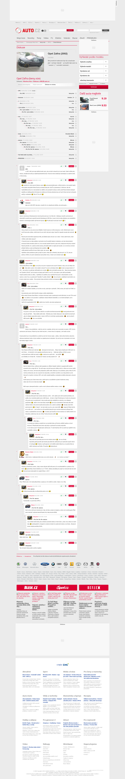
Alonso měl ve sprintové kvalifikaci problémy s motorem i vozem (31, 710)
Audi (59, 567)
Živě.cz (70, 22)
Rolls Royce (30, 579)
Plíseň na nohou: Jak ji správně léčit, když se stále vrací (72, 733)
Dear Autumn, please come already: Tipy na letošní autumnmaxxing (51, 726)
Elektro (58, 38)
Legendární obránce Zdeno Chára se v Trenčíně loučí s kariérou (32, 752)
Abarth (19, 572)
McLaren (30, 577)
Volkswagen (25, 567)
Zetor (35, 581)
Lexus (86, 575)
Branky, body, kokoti (35, 747)
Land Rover (80, 575)
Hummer (95, 573)
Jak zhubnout (67, 674)
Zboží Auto (45, 761)
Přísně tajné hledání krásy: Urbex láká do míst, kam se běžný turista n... (32, 734)
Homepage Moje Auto (32, 42)
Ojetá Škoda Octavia (48, 763)
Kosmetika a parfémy (68, 756)
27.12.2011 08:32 (25, 140)
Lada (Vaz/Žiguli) (58, 575)
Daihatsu (38, 573)
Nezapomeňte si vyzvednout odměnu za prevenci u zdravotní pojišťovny (72, 736)
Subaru (74, 579)
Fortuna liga (26, 749)
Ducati (51, 573)
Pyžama (65, 754)
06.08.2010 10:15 (27, 93)
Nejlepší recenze (94, 83)
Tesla (94, 579)
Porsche (102, 577)
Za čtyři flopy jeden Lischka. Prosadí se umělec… (53, 604)
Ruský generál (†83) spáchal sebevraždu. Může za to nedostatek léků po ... (31, 686)
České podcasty (88, 748)
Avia (55, 572)
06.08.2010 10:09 (24, 90)
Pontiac (97, 577)
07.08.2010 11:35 (30, 121)
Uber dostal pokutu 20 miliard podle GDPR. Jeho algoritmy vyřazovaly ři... (72, 704)
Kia (41, 575)
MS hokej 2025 (47, 674)
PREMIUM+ (92, 38)
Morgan (58, 577)
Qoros (18, 579)
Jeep (31, 575)
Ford (45, 567)
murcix (72, 116)
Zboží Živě (45, 748)
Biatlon (54, 674)
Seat (92, 567)
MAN (99, 575)
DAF (33, 573)
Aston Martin (46, 572)
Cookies (96, 773)
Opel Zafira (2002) (57, 53)
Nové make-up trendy (76, 676)
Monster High (66, 748)
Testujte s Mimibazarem (69, 747)
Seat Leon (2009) (95, 105)
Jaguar (27, 575)
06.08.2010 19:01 (26, 103)
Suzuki (78, 579)
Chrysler (100, 572)
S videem (103, 83)
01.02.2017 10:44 (26, 158)
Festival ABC (93, 724)
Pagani (79, 577)
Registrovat (105, 32)
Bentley (60, 572)
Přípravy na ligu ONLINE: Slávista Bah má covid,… (69, 603)
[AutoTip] (107, 38)
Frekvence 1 (87, 752)
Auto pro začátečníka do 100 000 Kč (51, 760)
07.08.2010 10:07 (25, 116)
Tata (87, 579)
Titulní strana (20, 42)
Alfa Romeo (29, 572)
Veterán (67, 38)
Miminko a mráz (95, 676)
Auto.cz (44, 22)
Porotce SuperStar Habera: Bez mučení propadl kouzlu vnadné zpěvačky (70, 679)
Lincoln (91, 575)
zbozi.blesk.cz (46, 754)
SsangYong (67, 579)
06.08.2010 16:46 (25, 97)
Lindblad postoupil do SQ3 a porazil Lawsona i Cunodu (31, 704)
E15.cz (30, 22)
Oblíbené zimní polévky (90, 699)
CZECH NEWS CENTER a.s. (49, 771)
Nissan (70, 577)
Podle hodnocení (37, 84)
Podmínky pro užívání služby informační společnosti (60, 773)
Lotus (95, 575)
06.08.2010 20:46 (30, 109)
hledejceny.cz (46, 747)
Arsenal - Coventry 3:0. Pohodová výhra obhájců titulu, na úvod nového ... (52, 679)
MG (44, 577)
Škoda (18, 567)
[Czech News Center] (66, 664)
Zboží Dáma (46, 752)
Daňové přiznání (68, 699)
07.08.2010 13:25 (33, 123)
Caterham (84, 572)
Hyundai (100, 573)
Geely (71, 573)
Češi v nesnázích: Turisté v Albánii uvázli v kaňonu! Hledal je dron (71, 683)
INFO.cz (28, 676)
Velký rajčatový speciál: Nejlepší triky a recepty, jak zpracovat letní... (93, 704)
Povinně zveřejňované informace (86, 775)
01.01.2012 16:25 (37, 149)
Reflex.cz (77, 22)
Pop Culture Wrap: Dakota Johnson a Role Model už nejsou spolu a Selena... (52, 732)
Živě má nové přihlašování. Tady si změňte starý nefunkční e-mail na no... (93, 731)
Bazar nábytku (66, 763)
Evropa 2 (86, 754)
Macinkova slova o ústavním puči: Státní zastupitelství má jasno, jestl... (71, 686)
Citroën (19, 573)
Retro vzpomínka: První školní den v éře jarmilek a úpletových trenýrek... (92, 681)
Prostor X (25, 747)
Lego (64, 752)
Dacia (23, 573)
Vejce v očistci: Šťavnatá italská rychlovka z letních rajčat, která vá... (92, 710)
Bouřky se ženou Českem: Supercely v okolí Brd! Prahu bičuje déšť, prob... (32, 683)
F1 (52, 38)
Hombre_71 (71, 97)
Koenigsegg (46, 575)
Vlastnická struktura (47, 775)
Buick (73, 572)
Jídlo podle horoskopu (95, 700)
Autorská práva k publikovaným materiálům (37, 773)
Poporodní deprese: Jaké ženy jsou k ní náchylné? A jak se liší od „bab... (72, 730)
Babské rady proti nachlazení (71, 724)
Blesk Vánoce (27, 674)
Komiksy (86, 724)
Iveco (22, 575)
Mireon (72, 140)
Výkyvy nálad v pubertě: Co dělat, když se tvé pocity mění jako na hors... (93, 728)
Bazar (74, 38)
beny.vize (71, 93)
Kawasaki (36, 575)
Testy (39, 38)
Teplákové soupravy (68, 758)
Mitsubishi (52, 577)
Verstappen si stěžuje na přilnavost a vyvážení (31, 707)
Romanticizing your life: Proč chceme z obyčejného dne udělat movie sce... (52, 729)
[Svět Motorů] (103, 38)
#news (59, 723)
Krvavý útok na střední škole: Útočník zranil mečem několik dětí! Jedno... (32, 679)
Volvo (26, 581)
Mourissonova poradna (90, 723)
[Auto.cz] (28, 32)
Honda (90, 573)
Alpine (39, 572)
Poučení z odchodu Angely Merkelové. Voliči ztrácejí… (101, 604)
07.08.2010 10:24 (28, 119)
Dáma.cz (85, 22)
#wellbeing (53, 723)
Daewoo (28, 573)
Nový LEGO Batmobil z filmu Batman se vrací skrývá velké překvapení (92, 734)
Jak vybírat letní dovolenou (91, 678)
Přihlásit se (19, 556)
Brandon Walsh (70, 134)
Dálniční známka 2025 (32, 700)
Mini (47, 577)
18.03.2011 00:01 (24, 134)
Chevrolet (94, 572)
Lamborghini (67, 575)
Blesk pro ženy (61, 22)
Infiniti (105, 573)
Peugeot (84, 577)
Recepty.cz (52, 22)
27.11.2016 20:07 (30, 154)
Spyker (61, 579)
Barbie (64, 750)
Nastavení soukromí (36, 775)
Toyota (78, 567)
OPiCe (49, 42)
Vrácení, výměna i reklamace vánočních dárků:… (38, 607)
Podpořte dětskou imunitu (70, 723)
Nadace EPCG (77, 700)
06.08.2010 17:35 (23, 101)
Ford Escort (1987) (94, 99)
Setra (52, 579)
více (91, 22)
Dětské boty (66, 760)
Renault (72, 567)
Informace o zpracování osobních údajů (83, 773)
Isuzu (18, 575)
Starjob (85, 747)
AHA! (24, 22)
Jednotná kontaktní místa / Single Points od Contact (65, 775)
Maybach (19, 577)
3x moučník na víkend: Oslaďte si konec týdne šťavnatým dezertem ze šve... (92, 707)
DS (47, 573)
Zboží (82, 38)
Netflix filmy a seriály (28, 724)
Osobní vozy (46, 750)
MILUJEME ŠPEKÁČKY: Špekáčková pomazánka (92, 688)
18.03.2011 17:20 (28, 136)
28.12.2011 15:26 (34, 147)
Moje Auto (21, 38)
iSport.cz (37, 22)
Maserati (104, 575)
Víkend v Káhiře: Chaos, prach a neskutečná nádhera (30, 728)
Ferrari (55, 573)
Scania (44, 579)
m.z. (73, 103)
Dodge (43, 573)
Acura (23, 572)
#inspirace (46, 723)
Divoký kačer (35, 723)
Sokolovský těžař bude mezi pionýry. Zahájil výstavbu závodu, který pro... (72, 707)
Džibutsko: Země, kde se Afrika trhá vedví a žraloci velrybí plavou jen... (31, 731)
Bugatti (68, 572)
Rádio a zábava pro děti (89, 750)
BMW (53, 567)
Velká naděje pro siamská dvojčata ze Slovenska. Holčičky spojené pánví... (93, 684)
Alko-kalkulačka (27, 699)
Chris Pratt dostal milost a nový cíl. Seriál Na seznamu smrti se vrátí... (51, 712)
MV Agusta (64, 577)
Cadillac (78, 572)
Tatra (91, 579)
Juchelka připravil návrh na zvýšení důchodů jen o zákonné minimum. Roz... (71, 710)
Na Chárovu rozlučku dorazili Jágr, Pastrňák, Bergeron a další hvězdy (31, 755)
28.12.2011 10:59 (28, 142)
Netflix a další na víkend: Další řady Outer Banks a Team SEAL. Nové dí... (52, 709)
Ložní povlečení (67, 761)
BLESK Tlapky (27, 723)
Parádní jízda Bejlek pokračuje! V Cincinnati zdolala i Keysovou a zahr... (52, 686)
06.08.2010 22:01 (33, 112)
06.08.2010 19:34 (27, 107)
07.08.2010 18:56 (34, 125)
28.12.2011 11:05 (31, 144)
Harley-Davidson (82, 573)
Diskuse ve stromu (50, 84)
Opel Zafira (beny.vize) (28, 78)
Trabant (104, 579)
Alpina (35, 572)
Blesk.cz (18, 22)
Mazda (85, 567)
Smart (56, 579)
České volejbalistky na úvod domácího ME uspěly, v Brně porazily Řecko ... (52, 683)
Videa (46, 38)
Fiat (98, 567)
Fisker (63, 573)
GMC (75, 573)
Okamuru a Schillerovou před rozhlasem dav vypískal (29, 758)
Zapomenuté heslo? (94, 32)
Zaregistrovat (28, 556)
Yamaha (31, 581)
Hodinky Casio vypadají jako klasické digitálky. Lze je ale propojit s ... (52, 705)
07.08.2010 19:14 (37, 128)
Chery (89, 572)
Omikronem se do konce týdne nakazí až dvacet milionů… (85, 605)
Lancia (74, 575)
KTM (52, 575)
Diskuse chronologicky (24, 84)
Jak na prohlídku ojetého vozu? (50, 756)
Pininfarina (90, 577)
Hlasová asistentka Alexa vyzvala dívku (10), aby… (23, 604)
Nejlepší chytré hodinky (49, 699)
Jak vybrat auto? (47, 765)
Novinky (31, 38)
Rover (36, 579)
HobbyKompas (46, 758)
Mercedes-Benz (34, 567)
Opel (65, 567)
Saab (40, 579)
